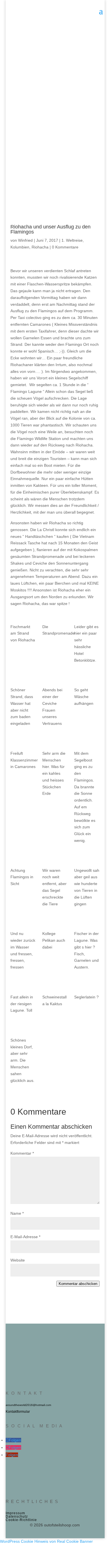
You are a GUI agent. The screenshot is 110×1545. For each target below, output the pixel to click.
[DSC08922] (55, 615)
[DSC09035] (87, 922)
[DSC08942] (87, 678)
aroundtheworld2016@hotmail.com (28, 1405)
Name (17, 1213)
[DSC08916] (23, 615)
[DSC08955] (23, 859)
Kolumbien (19, 247)
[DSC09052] (23, 1029)
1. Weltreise (72, 240)
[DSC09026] (55, 922)
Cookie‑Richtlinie (21, 1520)
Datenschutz (17, 1516)
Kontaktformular (18, 1412)
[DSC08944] (23, 742)
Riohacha (40, 247)
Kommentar (22, 1153)
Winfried (25, 240)
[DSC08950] (55, 742)
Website (17, 1260)
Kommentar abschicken (78, 1284)
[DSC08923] (87, 615)
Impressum (15, 1513)
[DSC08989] (55, 859)
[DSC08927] (23, 678)
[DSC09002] (87, 859)
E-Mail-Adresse (25, 1236)
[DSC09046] (55, 986)
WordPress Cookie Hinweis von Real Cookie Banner (46, 1541)
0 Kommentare (65, 247)
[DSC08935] (55, 678)
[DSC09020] (23, 922)
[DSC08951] (87, 742)
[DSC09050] (87, 986)
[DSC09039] (23, 986)
